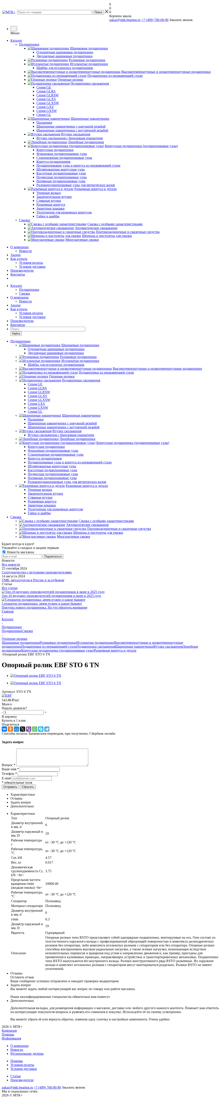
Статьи (15, 1076)
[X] (22, 729)
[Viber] (28, 729)
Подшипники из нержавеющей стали (49, 646)
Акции (15, 255)
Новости (25, 251)
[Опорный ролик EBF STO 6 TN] (35, 675)
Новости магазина (20, 552)
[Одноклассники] (10, 729)
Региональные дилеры (27, 1053)
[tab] (115, 795)
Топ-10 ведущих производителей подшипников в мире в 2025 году (51, 596)
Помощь (8, 1034)
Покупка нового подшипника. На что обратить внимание (44, 607)
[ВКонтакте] (4, 729)
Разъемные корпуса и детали (115, 650)
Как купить (18, 259)
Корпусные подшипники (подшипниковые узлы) (57, 650)
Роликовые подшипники (58, 642)
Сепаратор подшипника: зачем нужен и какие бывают (42, 603)
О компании (19, 247)
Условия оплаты (31, 262)
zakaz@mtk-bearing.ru (124, 20)
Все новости (11, 564)
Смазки (24, 293)
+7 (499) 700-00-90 (154, 20)
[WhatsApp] (34, 729)
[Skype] (40, 729)
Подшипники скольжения (96, 646)
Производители (22, 270)
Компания (9, 1030)
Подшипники (29, 289)
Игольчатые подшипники (95, 642)
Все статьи (10, 588)
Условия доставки (32, 266)
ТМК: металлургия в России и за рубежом (33, 580)
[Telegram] (46, 729)
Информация (11, 1038)
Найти (16, 333)
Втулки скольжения (168, 646)
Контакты (17, 274)
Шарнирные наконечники (134, 646)
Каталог (16, 40)
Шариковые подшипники (21, 642)
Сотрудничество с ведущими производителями (37, 572)
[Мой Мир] (16, 729)
